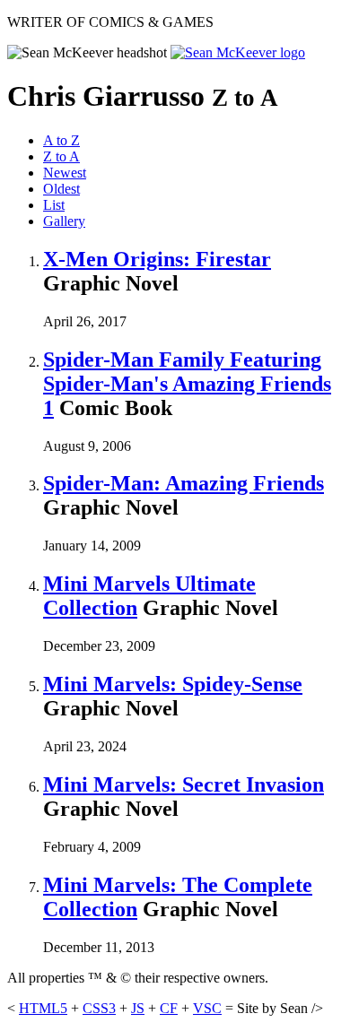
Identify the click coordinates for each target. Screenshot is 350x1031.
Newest (64, 172)
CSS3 (99, 1008)
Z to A (61, 156)
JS (137, 1008)
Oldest (61, 188)
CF (169, 1008)
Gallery (64, 221)
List (54, 204)
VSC (207, 1008)
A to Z (61, 140)
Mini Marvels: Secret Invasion (183, 784)
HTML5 (43, 1008)
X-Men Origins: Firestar (157, 259)
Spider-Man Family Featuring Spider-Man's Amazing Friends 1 (187, 384)
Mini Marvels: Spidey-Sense (172, 684)
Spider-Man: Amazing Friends (183, 483)
